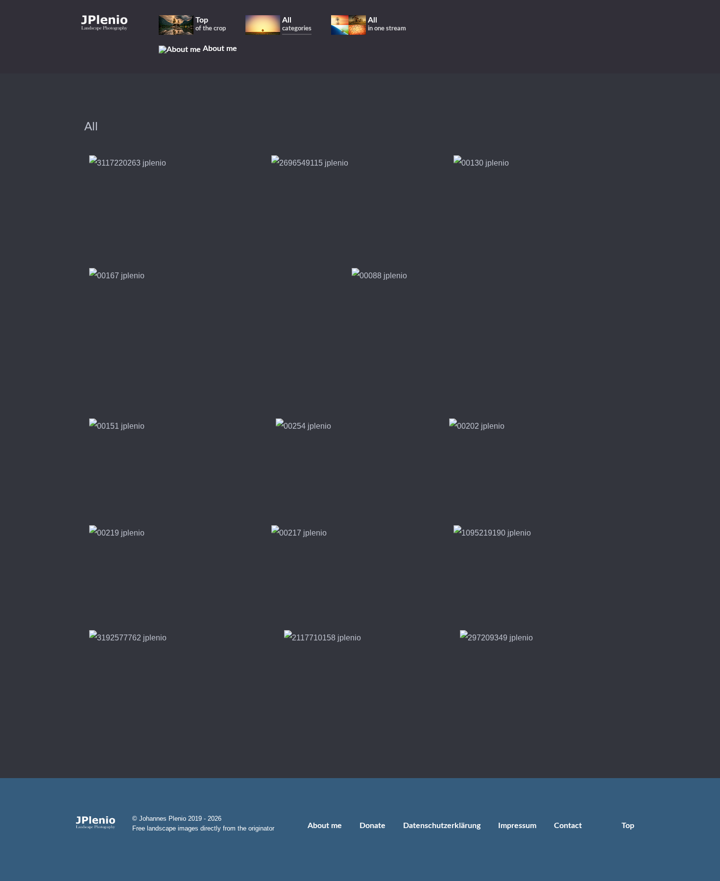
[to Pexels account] (593, 24)
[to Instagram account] (536, 24)
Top (629, 826)
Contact (568, 826)
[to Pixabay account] (579, 24)
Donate (372, 826)
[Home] (104, 22)
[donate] (643, 24)
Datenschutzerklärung (441, 826)
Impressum (517, 826)
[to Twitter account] (551, 24)
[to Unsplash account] (606, 24)
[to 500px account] (565, 24)
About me (325, 826)
